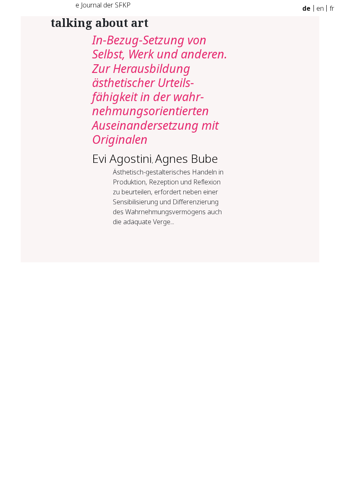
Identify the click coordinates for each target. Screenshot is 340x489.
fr (332, 8)
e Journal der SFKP (103, 5)
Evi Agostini (122, 158)
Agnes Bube (186, 158)
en (320, 8)
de (306, 8)
